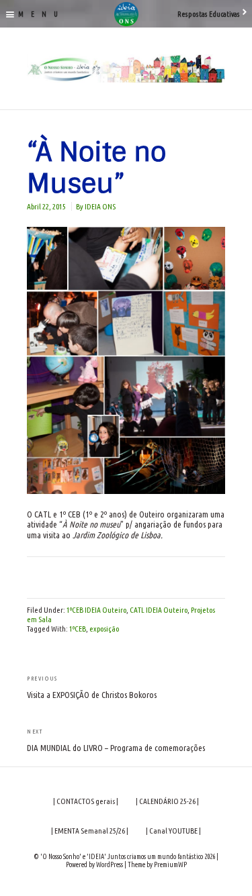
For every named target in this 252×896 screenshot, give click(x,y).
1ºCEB (77, 628)
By (96, 206)
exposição (104, 628)
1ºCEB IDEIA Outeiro (96, 609)
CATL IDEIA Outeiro (158, 609)
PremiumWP (170, 864)
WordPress (109, 864)
